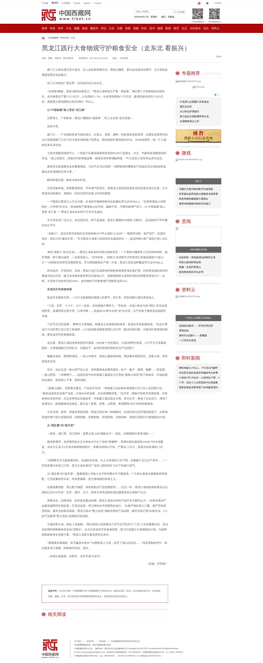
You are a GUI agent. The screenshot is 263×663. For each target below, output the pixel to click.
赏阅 (186, 221)
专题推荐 (191, 73)
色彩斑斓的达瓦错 (198, 249)
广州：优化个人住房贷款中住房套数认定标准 (198, 379)
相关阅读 (57, 614)
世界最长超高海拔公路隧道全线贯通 (198, 194)
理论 (103, 28)
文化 (68, 28)
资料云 (215, 28)
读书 (152, 28)
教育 (176, 28)
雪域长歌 (184, 330)
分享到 (218, 57)
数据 (168, 28)
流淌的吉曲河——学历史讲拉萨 (196, 325)
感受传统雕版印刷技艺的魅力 (195, 203)
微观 (160, 28)
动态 (206, 28)
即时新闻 (64, 38)
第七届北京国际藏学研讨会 (194, 116)
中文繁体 (66, 3)
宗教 (120, 28)
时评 (60, 28)
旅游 (85, 28)
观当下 (198, 181)
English (77, 3)
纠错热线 (102, 641)
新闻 (44, 28)
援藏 (76, 28)
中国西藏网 (53, 38)
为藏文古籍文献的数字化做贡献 (196, 189)
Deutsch (87, 3)
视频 (136, 28)
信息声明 (90, 641)
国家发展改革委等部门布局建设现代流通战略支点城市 (198, 383)
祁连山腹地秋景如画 (190, 262)
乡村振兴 (195, 28)
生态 (184, 28)
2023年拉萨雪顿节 (189, 111)
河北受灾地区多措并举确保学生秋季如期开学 (198, 369)
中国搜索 (217, 3)
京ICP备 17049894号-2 (127, 656)
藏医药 (94, 28)
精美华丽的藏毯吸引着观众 (193, 198)
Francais (97, 3)
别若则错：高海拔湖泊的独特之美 (197, 257)
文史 (111, 28)
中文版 (45, 3)
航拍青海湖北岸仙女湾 (191, 272)
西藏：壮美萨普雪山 (190, 267)
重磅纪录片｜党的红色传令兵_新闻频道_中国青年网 (199, 388)
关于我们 (78, 641)
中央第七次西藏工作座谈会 (194, 101)
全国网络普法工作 (189, 121)
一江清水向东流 (187, 340)
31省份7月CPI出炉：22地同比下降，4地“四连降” (199, 374)
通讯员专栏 (186, 106)
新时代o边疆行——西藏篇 (193, 335)
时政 (52, 28)
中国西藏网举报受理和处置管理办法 (125, 641)
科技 (144, 28)
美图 (128, 28)
